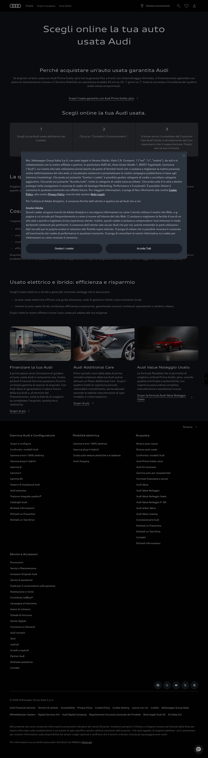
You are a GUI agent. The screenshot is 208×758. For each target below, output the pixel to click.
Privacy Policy (56, 194)
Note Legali (98, 194)
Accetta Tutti (144, 248)
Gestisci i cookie (64, 248)
